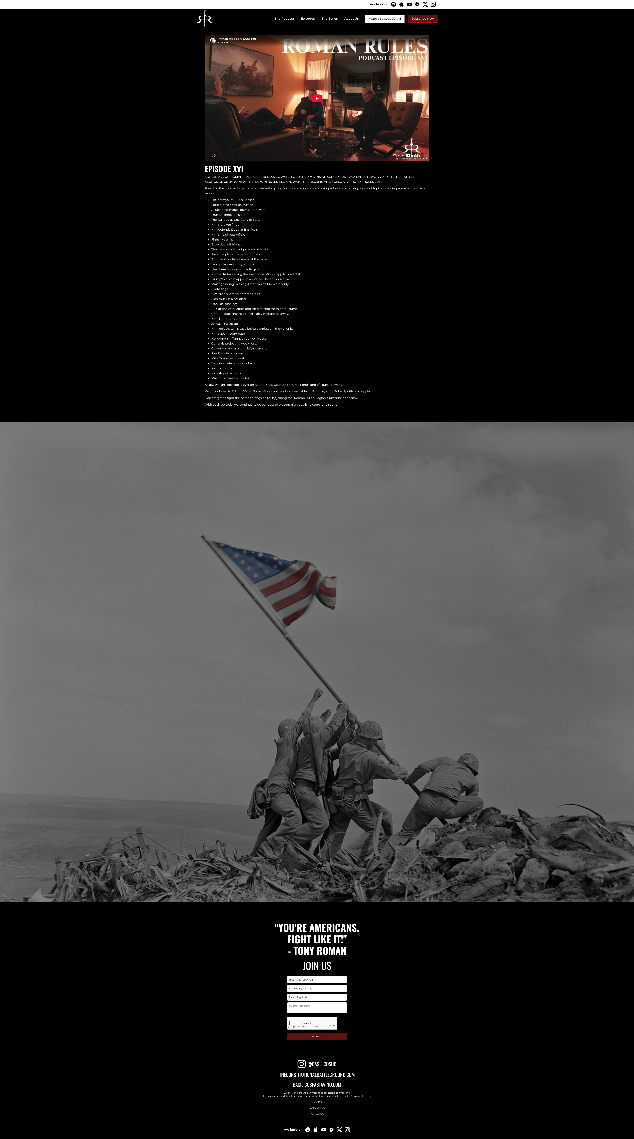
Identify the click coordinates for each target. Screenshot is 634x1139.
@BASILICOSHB (321, 1064)
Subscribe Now (422, 18)
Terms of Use (317, 1113)
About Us (351, 18)
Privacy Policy (317, 1102)
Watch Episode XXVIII (385, 18)
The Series (329, 18)
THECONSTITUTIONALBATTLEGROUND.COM (317, 1074)
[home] (204, 18)
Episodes (308, 18)
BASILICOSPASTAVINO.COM (317, 1084)
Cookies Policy (317, 1107)
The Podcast (284, 18)
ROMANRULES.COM (367, 182)
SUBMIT (317, 1036)
